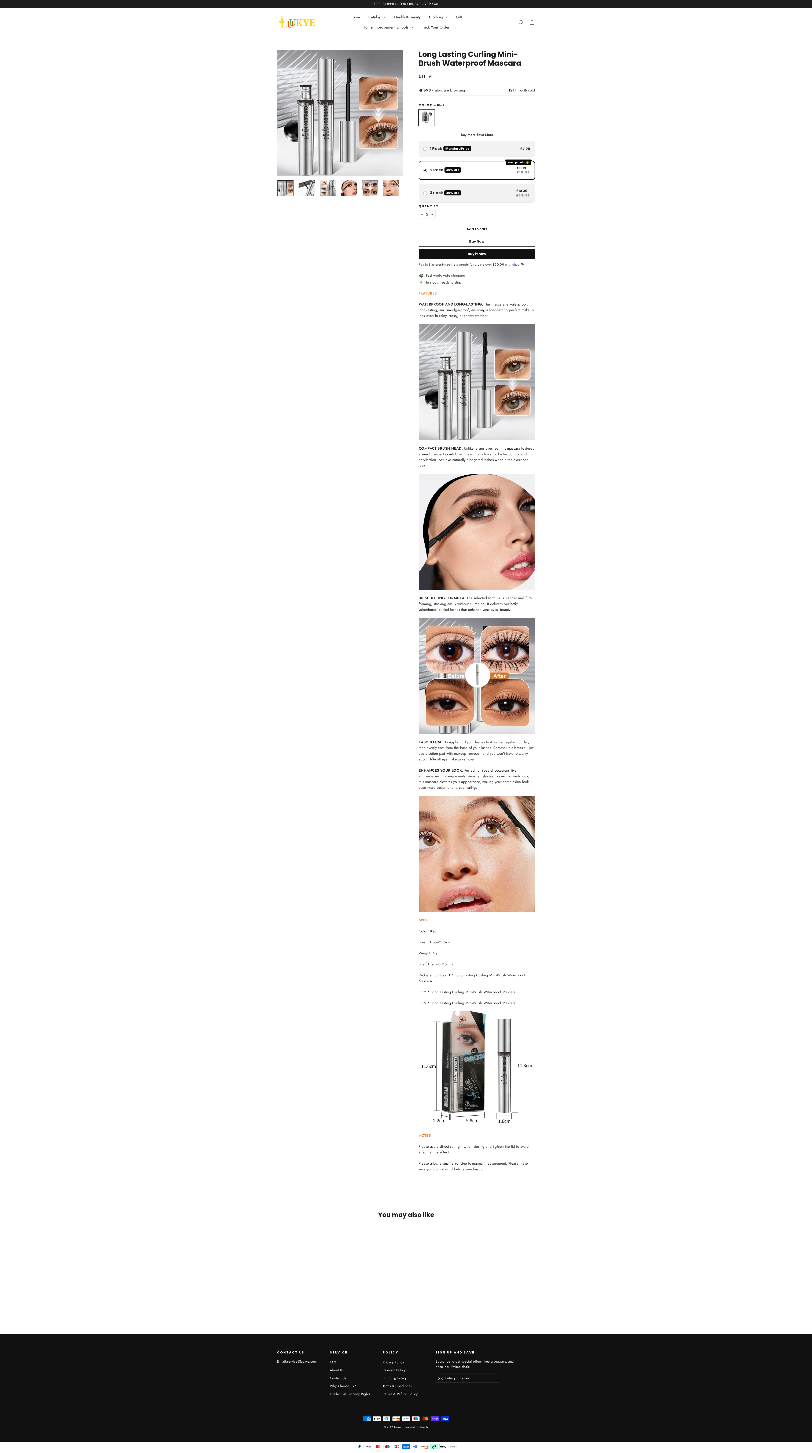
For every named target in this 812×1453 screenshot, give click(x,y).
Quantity (429, 206)
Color (432, 105)
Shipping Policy (394, 1378)
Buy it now (477, 253)
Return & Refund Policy (400, 1394)
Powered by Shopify (416, 1427)
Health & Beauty (407, 17)
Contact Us (338, 1378)
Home (355, 17)
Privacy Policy (393, 1362)
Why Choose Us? (343, 1385)
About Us (336, 1370)
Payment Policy (394, 1370)
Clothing (436, 17)
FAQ (333, 1362)
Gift (459, 17)
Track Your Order (435, 27)
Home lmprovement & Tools (386, 27)
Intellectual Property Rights (350, 1394)
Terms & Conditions (397, 1385)
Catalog (375, 17)
